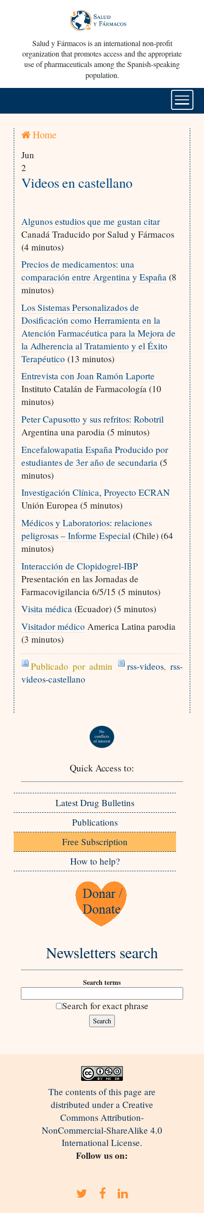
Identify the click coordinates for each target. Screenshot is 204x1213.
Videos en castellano (76, 182)
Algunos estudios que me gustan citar (90, 221)
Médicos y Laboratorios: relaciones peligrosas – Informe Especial (86, 529)
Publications (95, 822)
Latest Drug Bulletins (95, 803)
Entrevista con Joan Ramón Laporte (88, 376)
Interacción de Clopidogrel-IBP (79, 566)
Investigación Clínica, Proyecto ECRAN (95, 492)
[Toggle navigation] (182, 100)
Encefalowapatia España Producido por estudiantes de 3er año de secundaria (94, 455)
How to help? (95, 861)
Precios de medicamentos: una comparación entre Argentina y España (94, 270)
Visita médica (46, 609)
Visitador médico (53, 626)
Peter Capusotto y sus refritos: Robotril (92, 419)
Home (43, 134)
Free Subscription (95, 841)
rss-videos (145, 666)
